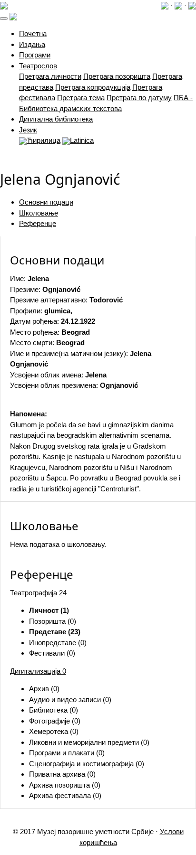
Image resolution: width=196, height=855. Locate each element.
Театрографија (38, 593)
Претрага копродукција (92, 87)
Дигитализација (38, 671)
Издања (32, 44)
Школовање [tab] (38, 213)
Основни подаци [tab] (46, 202)
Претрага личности (50, 76)
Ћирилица (43, 140)
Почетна (33, 33)
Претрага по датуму (139, 98)
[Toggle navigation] (4, 18)
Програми (34, 55)
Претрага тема (81, 98)
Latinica (82, 140)
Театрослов (38, 66)
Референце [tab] (37, 223)
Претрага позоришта (116, 76)
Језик (28, 130)
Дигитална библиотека (56, 119)
